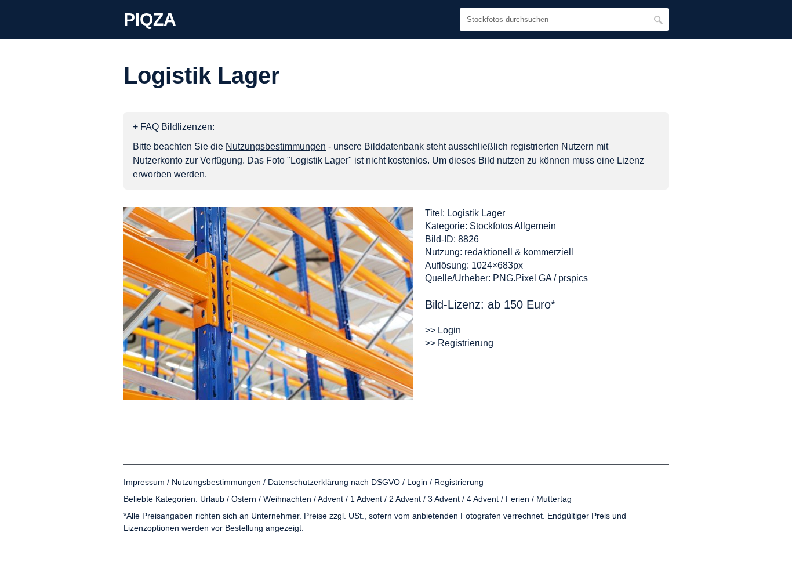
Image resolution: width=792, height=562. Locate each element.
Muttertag (554, 498)
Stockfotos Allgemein (513, 226)
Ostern (243, 498)
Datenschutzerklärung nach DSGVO (334, 482)
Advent (330, 498)
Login (417, 482)
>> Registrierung (459, 343)
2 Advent (405, 498)
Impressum (144, 482)
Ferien (517, 498)
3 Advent (444, 498)
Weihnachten (287, 498)
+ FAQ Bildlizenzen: (174, 127)
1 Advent (366, 498)
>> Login (443, 330)
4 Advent (483, 498)
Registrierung (459, 482)
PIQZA (149, 19)
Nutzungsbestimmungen (216, 482)
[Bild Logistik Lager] (268, 303)
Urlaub (212, 498)
